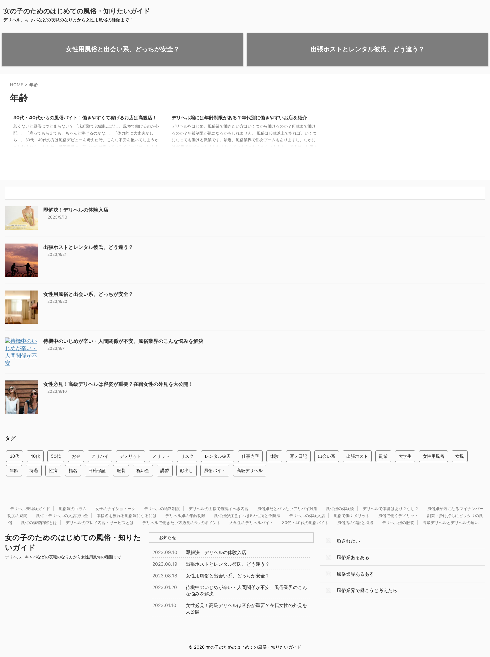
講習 (164, 470)
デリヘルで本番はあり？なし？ (391, 508)
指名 (73, 470)
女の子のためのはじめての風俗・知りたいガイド (76, 11)
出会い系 (326, 456)
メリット (161, 456)
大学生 (405, 456)
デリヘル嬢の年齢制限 (185, 515)
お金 (76, 456)
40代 (35, 456)
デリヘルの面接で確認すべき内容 (219, 508)
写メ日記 (298, 456)
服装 (121, 470)
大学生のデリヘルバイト (251, 522)
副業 (383, 456)
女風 (459, 456)
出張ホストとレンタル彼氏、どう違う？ (88, 247)
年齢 (14, 470)
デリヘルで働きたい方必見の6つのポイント (181, 522)
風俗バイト (215, 470)
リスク (187, 456)
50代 (56, 456)
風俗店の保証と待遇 (355, 522)
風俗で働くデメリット (398, 515)
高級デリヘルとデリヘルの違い (451, 522)
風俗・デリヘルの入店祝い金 (62, 515)
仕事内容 (250, 456)
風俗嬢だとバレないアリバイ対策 (287, 508)
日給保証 (97, 470)
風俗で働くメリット (352, 515)
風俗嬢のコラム (73, 508)
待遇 (33, 470)
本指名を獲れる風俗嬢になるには (127, 515)
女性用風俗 (433, 456)
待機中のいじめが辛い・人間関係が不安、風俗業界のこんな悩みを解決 (123, 341)
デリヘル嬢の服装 (398, 522)
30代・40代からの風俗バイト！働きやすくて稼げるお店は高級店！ (85, 117)
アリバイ (100, 456)
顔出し (186, 470)
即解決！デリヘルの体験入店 (75, 210)
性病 (53, 470)
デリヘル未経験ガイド (30, 508)
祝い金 (142, 470)
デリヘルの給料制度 (162, 508)
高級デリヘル (250, 470)
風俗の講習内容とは (39, 522)
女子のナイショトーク (115, 508)
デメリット (130, 456)
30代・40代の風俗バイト (305, 522)
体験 (274, 456)
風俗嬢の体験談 (340, 508)
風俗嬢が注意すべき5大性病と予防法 (247, 515)
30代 (14, 456)
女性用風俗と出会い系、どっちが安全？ (88, 294)
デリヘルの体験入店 (307, 515)
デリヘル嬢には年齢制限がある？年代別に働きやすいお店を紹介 (239, 117)
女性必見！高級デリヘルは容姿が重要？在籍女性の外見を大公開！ (118, 384)
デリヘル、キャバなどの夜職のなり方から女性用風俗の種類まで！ (65, 556)
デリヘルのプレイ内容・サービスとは (100, 522)
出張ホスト (357, 456)
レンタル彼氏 (218, 456)
